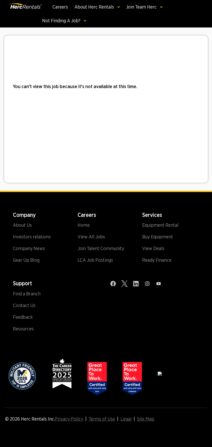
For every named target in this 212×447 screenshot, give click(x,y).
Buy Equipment (157, 237)
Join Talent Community (101, 248)
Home (84, 225)
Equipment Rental (160, 225)
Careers (60, 7)
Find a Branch (27, 294)
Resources (23, 329)
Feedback (23, 317)
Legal (126, 419)
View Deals (153, 248)
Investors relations (32, 237)
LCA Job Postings (95, 260)
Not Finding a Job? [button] (61, 20)
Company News (29, 248)
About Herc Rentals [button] (94, 7)
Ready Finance (156, 260)
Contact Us (24, 305)
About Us (22, 225)
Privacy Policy (69, 419)
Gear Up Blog (26, 260)
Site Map (145, 419)
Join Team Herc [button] (142, 7)
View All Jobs (91, 237)
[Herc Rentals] (21, 13)
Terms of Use (102, 419)
